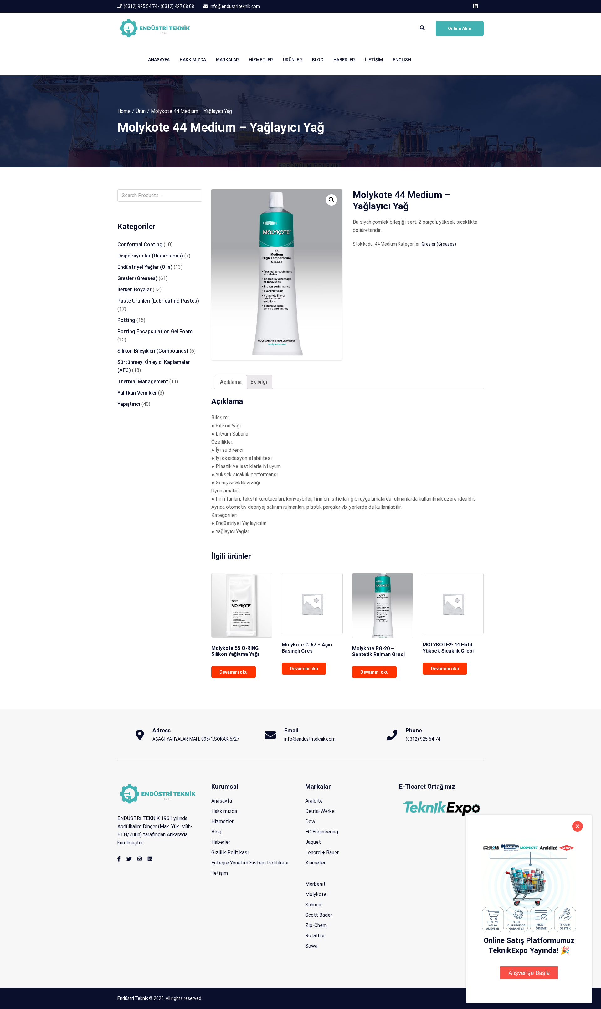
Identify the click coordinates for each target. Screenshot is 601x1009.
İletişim (374, 59)
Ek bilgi (258, 382)
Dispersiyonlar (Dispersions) (150, 256)
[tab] (231, 382)
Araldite (314, 801)
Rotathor (315, 936)
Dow (310, 821)
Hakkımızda (193, 59)
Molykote (315, 894)
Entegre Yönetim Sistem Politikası (249, 863)
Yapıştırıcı (128, 404)
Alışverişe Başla (529, 972)
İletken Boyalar (134, 290)
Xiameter (315, 863)
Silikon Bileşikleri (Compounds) (152, 351)
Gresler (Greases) (439, 244)
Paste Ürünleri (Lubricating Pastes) (158, 301)
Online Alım (459, 28)
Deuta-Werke (320, 811)
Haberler (344, 59)
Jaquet (313, 842)
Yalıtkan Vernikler (137, 393)
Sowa (311, 946)
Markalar (227, 59)
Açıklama (231, 382)
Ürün (141, 111)
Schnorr (313, 905)
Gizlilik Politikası (230, 852)
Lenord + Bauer (322, 852)
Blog (317, 59)
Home (124, 111)
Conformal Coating (139, 244)
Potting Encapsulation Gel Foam (155, 331)
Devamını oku (233, 672)
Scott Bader (318, 915)
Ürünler (292, 59)
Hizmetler (261, 59)
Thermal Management (142, 382)
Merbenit (315, 884)
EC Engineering (321, 832)
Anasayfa (159, 59)
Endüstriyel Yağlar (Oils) (144, 267)
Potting (126, 320)
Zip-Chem (316, 925)
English (402, 59)
